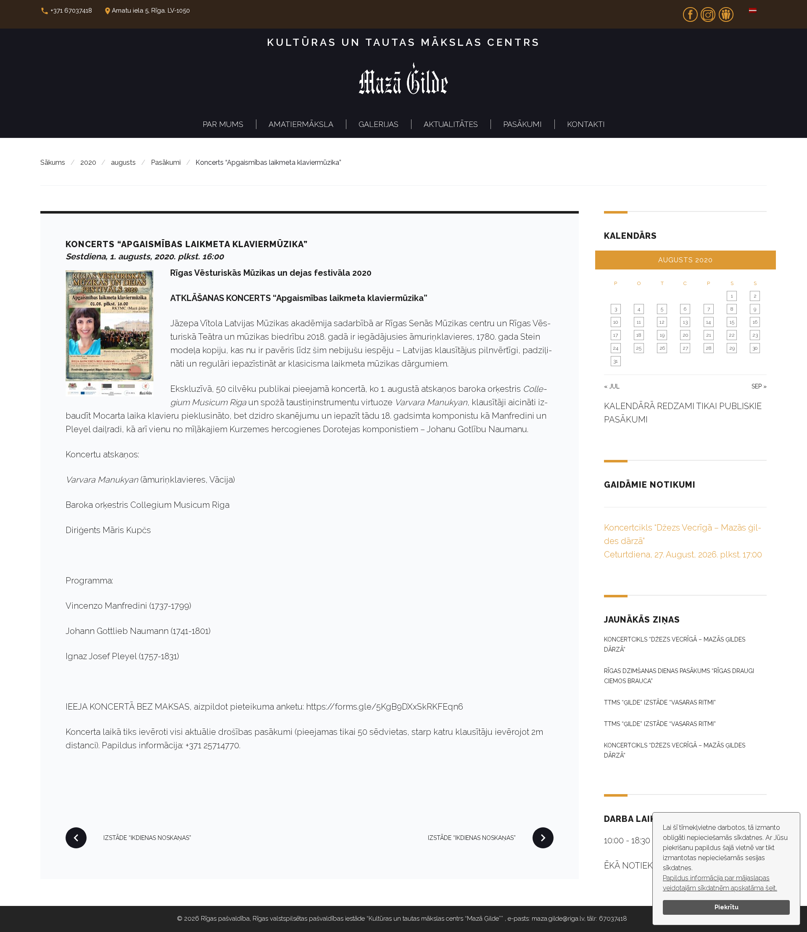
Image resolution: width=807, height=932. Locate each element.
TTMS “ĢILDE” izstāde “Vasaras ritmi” (660, 702)
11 (639, 322)
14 (708, 322)
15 (732, 322)
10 (615, 322)
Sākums (52, 162)
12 (662, 322)
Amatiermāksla (301, 124)
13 (685, 322)
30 (754, 348)
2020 (88, 162)
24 (615, 348)
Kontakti (586, 124)
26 (662, 348)
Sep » (759, 386)
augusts (123, 162)
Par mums (223, 124)
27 (685, 348)
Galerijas (378, 124)
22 (732, 335)
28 (708, 348)
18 (638, 335)
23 (755, 335)
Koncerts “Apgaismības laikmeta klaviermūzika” (187, 244)
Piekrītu (726, 907)
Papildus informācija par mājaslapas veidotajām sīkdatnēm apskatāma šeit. (720, 883)
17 (615, 335)
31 (615, 361)
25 (638, 348)
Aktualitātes (451, 124)
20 (685, 335)
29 (732, 348)
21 (708, 335)
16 (755, 322)
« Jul (612, 386)
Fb (690, 12)
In (708, 12)
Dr (726, 12)
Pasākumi (522, 124)
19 (662, 335)
